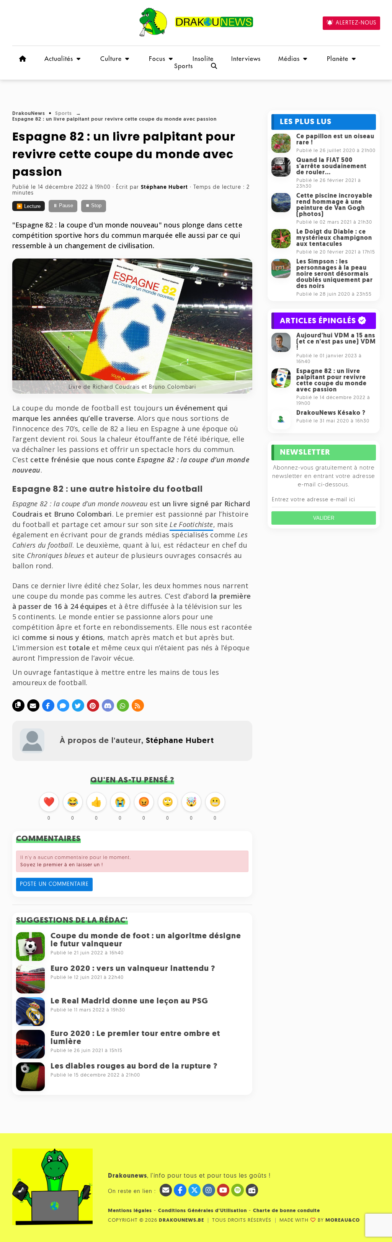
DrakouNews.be (181, 1220)
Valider (323, 518)
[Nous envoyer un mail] (166, 1190)
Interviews (246, 59)
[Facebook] (48, 705)
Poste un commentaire (54, 884)
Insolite (203, 59)
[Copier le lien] (18, 705)
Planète (337, 59)
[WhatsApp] (123, 705)
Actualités (58, 59)
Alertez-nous (356, 23)
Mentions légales (130, 1210)
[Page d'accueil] (23, 59)
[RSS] (138, 705)
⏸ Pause (63, 205)
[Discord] (108, 705)
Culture (111, 59)
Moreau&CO (342, 1220)
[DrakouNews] (196, 35)
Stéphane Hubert (180, 741)
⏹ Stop (93, 205)
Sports (183, 66)
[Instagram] (209, 1190)
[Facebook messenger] (63, 705)
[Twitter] (78, 705)
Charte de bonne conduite (286, 1210)
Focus (157, 59)
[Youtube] (223, 1190)
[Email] (33, 705)
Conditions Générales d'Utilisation (202, 1210)
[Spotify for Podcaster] (237, 1190)
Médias (289, 59)
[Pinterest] (93, 705)
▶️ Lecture (28, 206)
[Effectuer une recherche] (214, 66)
